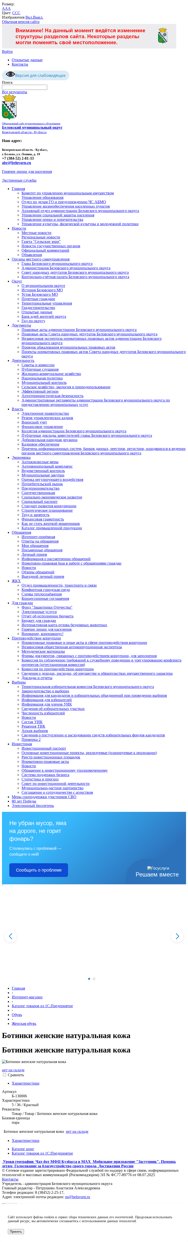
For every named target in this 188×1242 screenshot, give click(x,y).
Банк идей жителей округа (44, 316)
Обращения (21, 532)
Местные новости (36, 233)
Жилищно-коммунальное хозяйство (51, 374)
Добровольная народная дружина (49, 440)
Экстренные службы (19, 180)
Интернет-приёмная (38, 537)
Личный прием (34, 554)
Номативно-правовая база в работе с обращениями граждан (71, 563)
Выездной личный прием (43, 576)
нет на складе (13, 1070)
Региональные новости (41, 237)
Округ (17, 281)
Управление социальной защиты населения (58, 215)
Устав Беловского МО (40, 294)
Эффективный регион (40, 391)
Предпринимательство (40, 488)
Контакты (20, 64)
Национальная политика (42, 378)
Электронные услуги (39, 612)
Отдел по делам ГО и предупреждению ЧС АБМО (64, 202)
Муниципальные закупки (43, 475)
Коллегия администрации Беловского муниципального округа (74, 431)
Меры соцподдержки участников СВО (44, 797)
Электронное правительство (45, 413)
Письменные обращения (42, 550)
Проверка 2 (31, 739)
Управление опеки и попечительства (52, 219)
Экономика (21, 457)
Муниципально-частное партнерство (52, 788)
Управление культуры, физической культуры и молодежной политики (80, 224)
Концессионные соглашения (45, 598)
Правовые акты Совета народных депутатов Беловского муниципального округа (89, 334)
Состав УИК (32, 722)
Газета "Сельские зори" (41, 241)
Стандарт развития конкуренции (49, 506)
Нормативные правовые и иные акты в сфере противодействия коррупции (84, 642)
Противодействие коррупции (36, 638)
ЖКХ (16, 581)
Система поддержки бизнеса (45, 775)
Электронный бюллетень (33, 806)
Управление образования (42, 197)
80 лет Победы (24, 801)
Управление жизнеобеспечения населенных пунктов (66, 206)
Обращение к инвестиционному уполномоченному (65, 770)
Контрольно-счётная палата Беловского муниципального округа (75, 277)
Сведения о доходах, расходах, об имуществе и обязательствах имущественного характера (97, 673)
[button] (89, 979)
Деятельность (23, 360)
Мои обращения (35, 546)
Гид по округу (33, 321)
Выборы (19, 682)
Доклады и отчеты (37, 678)
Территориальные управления (47, 303)
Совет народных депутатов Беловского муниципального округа (75, 272)
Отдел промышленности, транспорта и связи (59, 585)
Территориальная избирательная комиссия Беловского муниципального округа (88, 687)
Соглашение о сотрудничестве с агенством (57, 792)
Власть (17, 409)
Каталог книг (23, 1149)
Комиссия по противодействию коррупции (58, 669)
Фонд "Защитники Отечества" (47, 607)
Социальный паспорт (40, 501)
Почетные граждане (38, 299)
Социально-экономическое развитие (52, 497)
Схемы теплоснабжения (42, 594)
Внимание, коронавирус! (42, 634)
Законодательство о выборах (45, 691)
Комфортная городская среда (46, 590)
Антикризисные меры (40, 462)
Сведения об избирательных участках (53, 709)
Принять (16, 1231)
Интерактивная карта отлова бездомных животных (64, 625)
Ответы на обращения (40, 541)
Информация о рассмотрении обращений (56, 559)
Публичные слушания (40, 369)
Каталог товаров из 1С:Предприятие (42, 1153)
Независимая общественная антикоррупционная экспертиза (72, 647)
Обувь (17, 1015)
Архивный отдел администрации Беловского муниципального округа (80, 211)
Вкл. (29, 17)
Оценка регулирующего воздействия (52, 479)
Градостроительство (38, 308)
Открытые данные (27, 60)
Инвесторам (22, 744)
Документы (21, 325)
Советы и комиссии (38, 365)
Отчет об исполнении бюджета (47, 616)
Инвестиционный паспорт (44, 748)
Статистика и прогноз (40, 779)
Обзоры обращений (38, 572)
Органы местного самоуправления (41, 259)
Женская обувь (24, 1023)
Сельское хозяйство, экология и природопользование (66, 387)
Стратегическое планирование (47, 510)
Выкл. (38, 17)
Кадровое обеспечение (40, 444)
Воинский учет (34, 422)
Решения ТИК (33, 726)
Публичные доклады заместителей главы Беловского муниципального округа (87, 435)
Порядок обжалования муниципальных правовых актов (68, 347)
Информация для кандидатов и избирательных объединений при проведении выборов (94, 695)
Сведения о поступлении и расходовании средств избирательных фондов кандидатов (93, 735)
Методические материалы (43, 651)
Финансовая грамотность (43, 519)
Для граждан (22, 603)
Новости (19, 228)
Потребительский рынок (42, 484)
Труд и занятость (35, 515)
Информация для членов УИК (47, 704)
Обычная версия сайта (20, 22)
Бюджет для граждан (39, 620)
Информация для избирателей (47, 700)
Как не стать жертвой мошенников (51, 523)
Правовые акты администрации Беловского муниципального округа (79, 330)
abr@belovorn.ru (16, 163)
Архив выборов (35, 731)
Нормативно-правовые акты (45, 761)
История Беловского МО (42, 290)
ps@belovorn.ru (77, 1197)
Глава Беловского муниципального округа (57, 263)
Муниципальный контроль (44, 382)
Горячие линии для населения (27, 171)
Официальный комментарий (45, 250)
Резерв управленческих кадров (47, 418)
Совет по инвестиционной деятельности (56, 783)
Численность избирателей (43, 713)
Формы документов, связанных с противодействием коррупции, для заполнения (89, 656)
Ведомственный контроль (43, 471)
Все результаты (14, 92)
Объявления (32, 255)
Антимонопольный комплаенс (47, 466)
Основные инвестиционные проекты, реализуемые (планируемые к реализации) (89, 753)
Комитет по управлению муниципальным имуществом (68, 193)
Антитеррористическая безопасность (52, 396)
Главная (18, 189)
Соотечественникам (38, 493)
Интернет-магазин (27, 997)
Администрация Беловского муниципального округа (66, 268)
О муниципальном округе (43, 286)
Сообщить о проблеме (39, 870)
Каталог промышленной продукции (52, 528)
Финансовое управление (42, 427)
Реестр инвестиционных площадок (51, 757)
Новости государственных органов (51, 246)
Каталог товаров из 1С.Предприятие (42, 1006)
